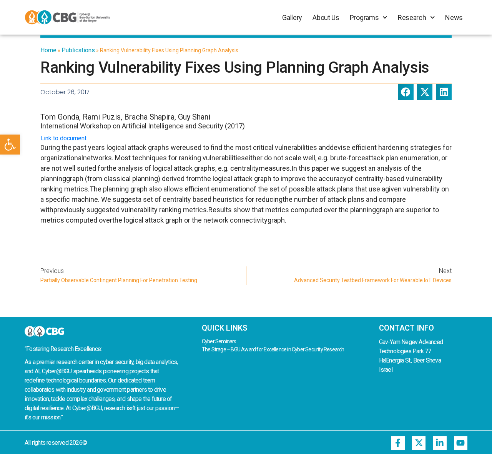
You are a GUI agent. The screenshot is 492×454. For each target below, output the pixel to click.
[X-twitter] (419, 443)
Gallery (292, 17)
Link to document (63, 138)
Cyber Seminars (219, 341)
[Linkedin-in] (439, 443)
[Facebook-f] (398, 443)
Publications (78, 50)
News (454, 17)
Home (48, 50)
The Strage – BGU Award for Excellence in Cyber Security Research (273, 349)
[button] (10, 145)
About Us (325, 17)
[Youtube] (460, 443)
